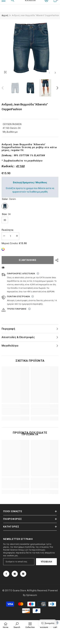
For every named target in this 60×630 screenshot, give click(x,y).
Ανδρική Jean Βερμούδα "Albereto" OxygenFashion (25, 107)
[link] (4, 249)
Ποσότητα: (8, 230)
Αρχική (5, 15)
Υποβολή (46, 561)
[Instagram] (15, 574)
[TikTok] (23, 574)
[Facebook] (6, 574)
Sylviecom (31, 595)
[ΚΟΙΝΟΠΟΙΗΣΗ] (56, 260)
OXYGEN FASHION (12, 124)
